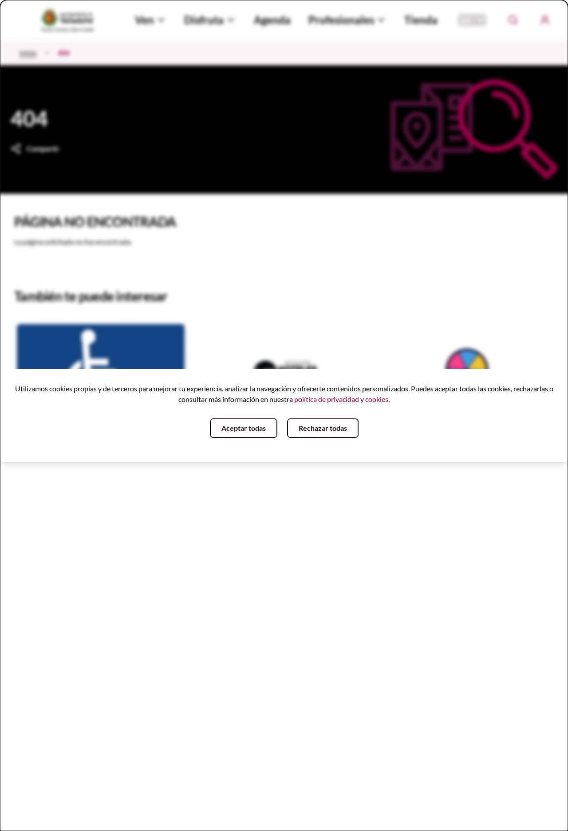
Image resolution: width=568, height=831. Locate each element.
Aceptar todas (243, 428)
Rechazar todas (323, 428)
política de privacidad (326, 399)
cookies (376, 399)
